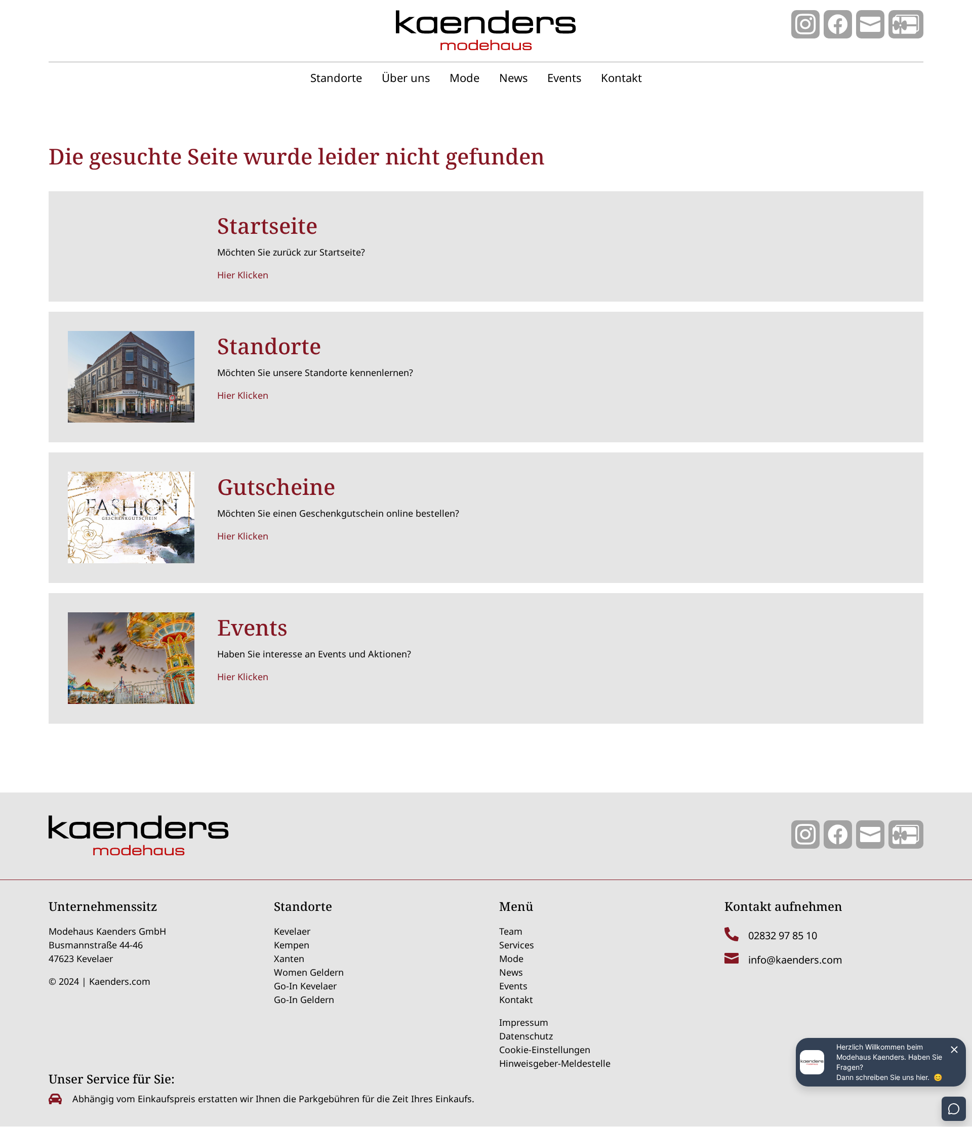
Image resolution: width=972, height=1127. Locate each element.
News (513, 79)
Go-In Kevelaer (305, 986)
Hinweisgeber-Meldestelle (555, 1063)
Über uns (406, 79)
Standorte (336, 79)
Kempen (291, 945)
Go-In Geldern (304, 999)
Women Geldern (309, 972)
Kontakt (621, 79)
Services (516, 945)
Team (510, 931)
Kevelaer (292, 931)
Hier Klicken (242, 275)
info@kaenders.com (795, 960)
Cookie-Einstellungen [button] (544, 1049)
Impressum (523, 1022)
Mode (464, 79)
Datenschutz (526, 1036)
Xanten (289, 958)
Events (564, 79)
